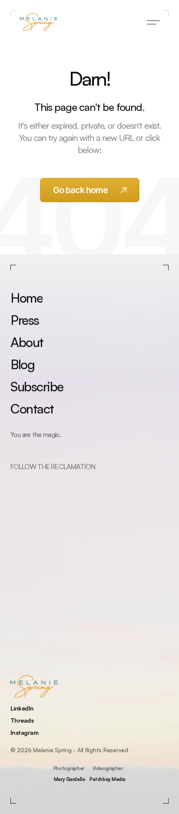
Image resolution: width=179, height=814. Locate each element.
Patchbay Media (108, 779)
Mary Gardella (69, 779)
